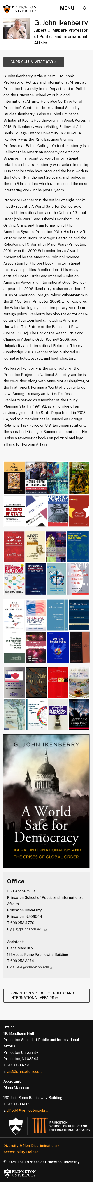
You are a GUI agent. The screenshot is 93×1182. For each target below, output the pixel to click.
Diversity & (29, 1146)
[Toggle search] (84, 8)
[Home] (18, 34)
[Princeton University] (21, 9)
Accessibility (19, 1152)
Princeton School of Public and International (42, 995)
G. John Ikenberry (61, 23)
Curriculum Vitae (31, 62)
